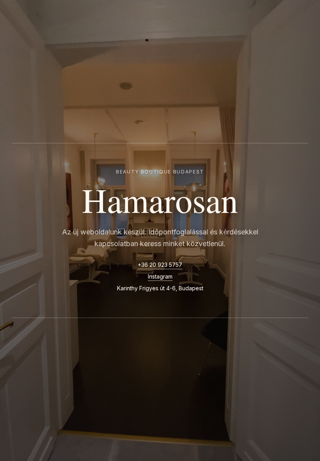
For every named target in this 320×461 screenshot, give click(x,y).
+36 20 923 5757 (160, 264)
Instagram (160, 276)
